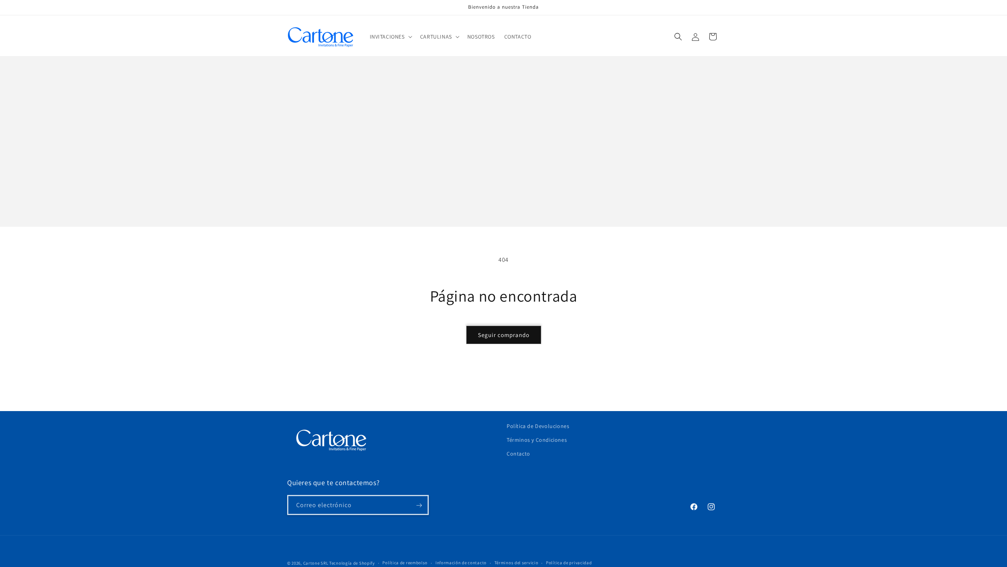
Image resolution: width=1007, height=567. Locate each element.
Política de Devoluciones (538, 426)
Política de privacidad (569, 562)
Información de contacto (461, 562)
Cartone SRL (315, 563)
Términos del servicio (516, 562)
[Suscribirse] (419, 505)
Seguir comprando (503, 335)
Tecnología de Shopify (352, 563)
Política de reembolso (405, 562)
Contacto (518, 454)
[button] (390, 36)
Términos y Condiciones (537, 439)
